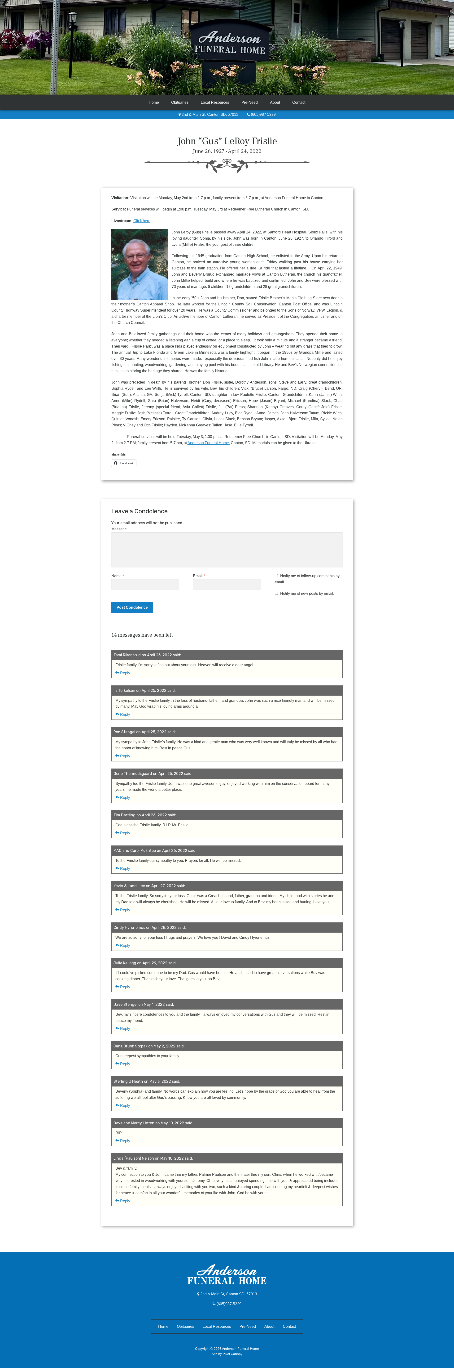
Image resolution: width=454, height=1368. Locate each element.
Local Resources (215, 102)
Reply (125, 673)
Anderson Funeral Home (208, 443)
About (275, 102)
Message (119, 529)
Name (117, 576)
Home (154, 102)
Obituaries (179, 102)
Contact (298, 102)
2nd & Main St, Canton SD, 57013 (209, 114)
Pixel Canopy (232, 1354)
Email (199, 576)
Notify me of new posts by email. (307, 593)
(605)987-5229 (263, 114)
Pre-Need (249, 102)
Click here (141, 221)
